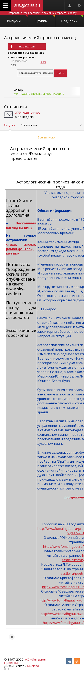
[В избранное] (12, 637)
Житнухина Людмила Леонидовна (39, 93)
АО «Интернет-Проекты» (26, 661)
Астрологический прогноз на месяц (40, 37)
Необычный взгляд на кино (21, 225)
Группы (41, 21)
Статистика (15, 106)
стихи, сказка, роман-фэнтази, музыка (21, 249)
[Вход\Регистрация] (69, 5)
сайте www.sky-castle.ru (15, 288)
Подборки (69, 21)
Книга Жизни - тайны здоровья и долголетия (20, 208)
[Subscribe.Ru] (27, 5)
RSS (43, 62)
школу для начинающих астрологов (21, 312)
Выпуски (14, 21)
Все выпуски (46, 137)
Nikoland (33, 666)
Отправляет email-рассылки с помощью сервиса (42, 13)
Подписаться (27, 46)
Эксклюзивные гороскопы (21, 333)
